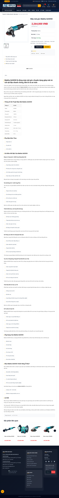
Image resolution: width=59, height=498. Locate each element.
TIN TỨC (37, 10)
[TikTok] (52, 461)
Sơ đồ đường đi (30, 461)
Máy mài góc (16, 14)
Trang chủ (4, 14)
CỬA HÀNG (24, 10)
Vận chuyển (29, 481)
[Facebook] (46, 461)
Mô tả (6, 75)
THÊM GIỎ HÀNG (39, 46)
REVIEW (33, 10)
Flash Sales (48, 10)
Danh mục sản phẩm (8, 10)
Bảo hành (29, 477)
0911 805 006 (7, 1)
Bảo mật (29, 479)
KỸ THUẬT (42, 10)
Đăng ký (53, 472)
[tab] (6, 75)
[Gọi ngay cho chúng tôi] (2, 491)
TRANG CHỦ (18, 10)
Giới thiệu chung (30, 475)
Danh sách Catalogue (31, 465)
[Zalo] (54, 461)
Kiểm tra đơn (30, 459)
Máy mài (11, 14)
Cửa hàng (8, 14)
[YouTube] (49, 461)
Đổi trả (28, 485)
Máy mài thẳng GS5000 (9, 436)
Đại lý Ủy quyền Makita (32, 463)
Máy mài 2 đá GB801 (21, 436)
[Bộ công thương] (13, 471)
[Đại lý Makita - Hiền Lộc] (9, 5)
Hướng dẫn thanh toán (32, 455)
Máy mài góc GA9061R (35, 436)
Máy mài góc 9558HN (47, 436)
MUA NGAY (47, 46)
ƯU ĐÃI (29, 10)
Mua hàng (29, 457)
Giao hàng (29, 483)
